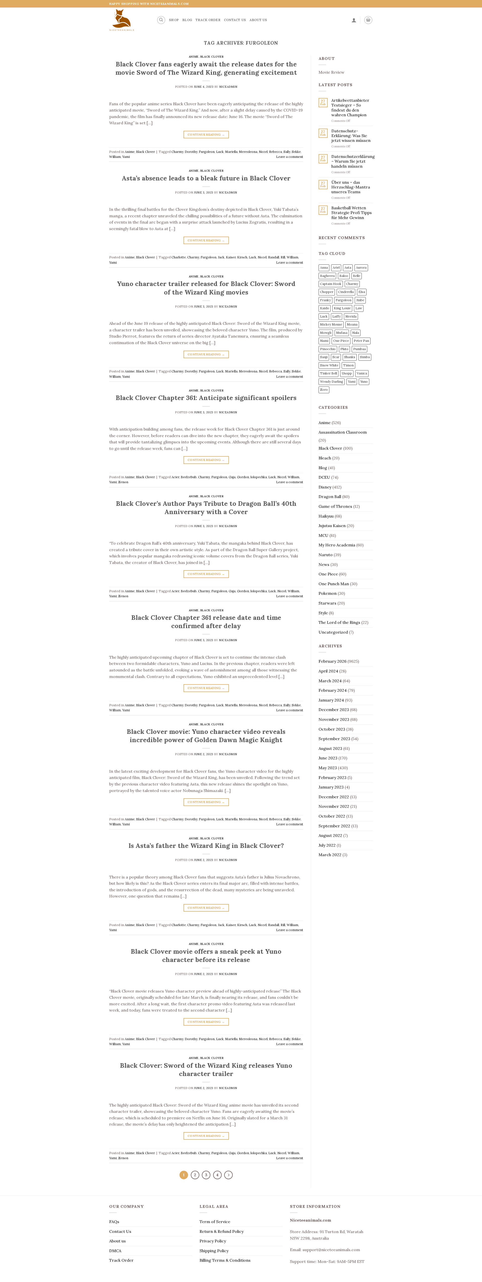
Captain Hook (330, 284)
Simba (365, 357)
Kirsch (242, 257)
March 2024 (330, 680)
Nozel (263, 152)
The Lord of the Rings (339, 622)
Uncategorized (333, 632)
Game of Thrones (335, 506)
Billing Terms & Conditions (225, 1260)
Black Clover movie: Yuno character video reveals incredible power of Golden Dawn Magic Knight (206, 735)
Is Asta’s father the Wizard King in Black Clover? (206, 845)
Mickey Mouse (331, 324)
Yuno (364, 381)
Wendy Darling (331, 381)
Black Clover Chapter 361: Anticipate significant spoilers (206, 397)
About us (258, 20)
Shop (174, 20)
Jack (221, 257)
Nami (324, 341)
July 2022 (327, 845)
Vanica (362, 373)
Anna (324, 267)
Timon (348, 365)
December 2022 (334, 796)
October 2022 (332, 816)
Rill (283, 257)
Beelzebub (189, 477)
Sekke (296, 152)
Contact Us (235, 20)
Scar (335, 357)
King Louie (342, 308)
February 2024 (333, 690)
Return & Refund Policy (222, 1231)
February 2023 (332, 777)
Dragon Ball (330, 496)
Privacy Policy (213, 1240)
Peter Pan (361, 341)
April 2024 (328, 670)
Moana (352, 324)
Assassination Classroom (343, 432)
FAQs (114, 1221)
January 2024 (331, 700)
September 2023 (334, 738)
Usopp (347, 373)
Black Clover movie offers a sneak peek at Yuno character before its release (206, 955)
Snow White (329, 365)
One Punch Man (334, 583)
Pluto (344, 349)
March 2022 (330, 854)
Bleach (325, 457)
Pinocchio (328, 349)
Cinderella (346, 292)
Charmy (177, 152)
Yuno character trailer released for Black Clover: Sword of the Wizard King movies (206, 287)
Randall (273, 257)
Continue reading (206, 134)
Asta (347, 267)
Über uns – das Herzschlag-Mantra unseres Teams (350, 187)
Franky (325, 300)
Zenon (123, 482)
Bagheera (327, 276)
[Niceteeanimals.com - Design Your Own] (129, 20)
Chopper (326, 292)
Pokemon (328, 593)
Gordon (243, 477)
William (115, 157)
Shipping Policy (214, 1250)
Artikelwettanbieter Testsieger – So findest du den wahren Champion (350, 107)
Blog (187, 20)
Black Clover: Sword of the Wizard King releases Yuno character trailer (206, 1069)
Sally (286, 152)
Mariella (231, 152)
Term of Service (215, 1221)
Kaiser (231, 257)
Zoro (324, 389)
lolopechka (259, 477)
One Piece (341, 341)
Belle (356, 276)
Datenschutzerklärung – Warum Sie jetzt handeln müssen (353, 161)
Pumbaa (359, 349)
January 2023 (331, 787)
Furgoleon (207, 152)
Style (323, 612)
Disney (325, 486)
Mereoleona (248, 152)
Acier (175, 477)
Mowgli (325, 333)
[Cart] (368, 20)
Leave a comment (289, 157)
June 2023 (328, 757)
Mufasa (341, 333)
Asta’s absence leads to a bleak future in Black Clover (206, 178)
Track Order (208, 20)
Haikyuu (326, 516)
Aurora (361, 267)
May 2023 (328, 767)
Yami (126, 157)
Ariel (336, 267)
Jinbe (360, 300)
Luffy (336, 316)
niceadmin (228, 86)
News (324, 564)
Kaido (324, 308)
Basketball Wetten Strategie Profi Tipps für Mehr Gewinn (351, 213)
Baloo (343, 276)
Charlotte (178, 257)
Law (358, 308)
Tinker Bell (328, 373)
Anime (194, 56)
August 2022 (330, 835)
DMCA (115, 1250)
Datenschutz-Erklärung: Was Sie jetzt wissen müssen (351, 136)
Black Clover (212, 56)
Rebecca (275, 152)
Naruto (326, 554)
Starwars (327, 603)
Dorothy (191, 152)
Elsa (361, 292)
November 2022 (334, 806)
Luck (220, 152)
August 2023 (330, 748)
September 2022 (334, 825)
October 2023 (332, 729)
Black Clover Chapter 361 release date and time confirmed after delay (206, 621)
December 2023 (334, 709)
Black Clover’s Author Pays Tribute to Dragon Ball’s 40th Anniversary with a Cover (206, 507)
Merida (350, 316)
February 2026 (332, 661)
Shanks (349, 357)
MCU (323, 535)
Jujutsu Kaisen (332, 525)
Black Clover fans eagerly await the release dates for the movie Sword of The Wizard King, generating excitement (206, 68)
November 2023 (334, 719)
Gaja (232, 477)
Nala (355, 333)
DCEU (324, 477)
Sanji (324, 357)
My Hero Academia (337, 544)
